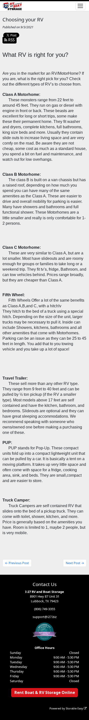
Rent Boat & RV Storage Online (44, 692)
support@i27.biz (45, 617)
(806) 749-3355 (44, 609)
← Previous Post (17, 563)
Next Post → (75, 563)
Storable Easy (75, 708)
